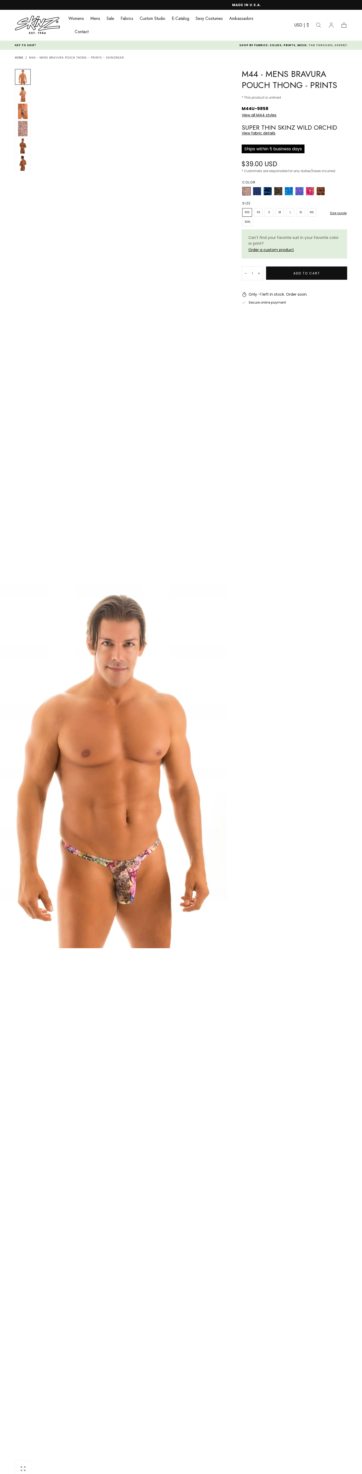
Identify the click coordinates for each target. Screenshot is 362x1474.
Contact (82, 32)
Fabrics (127, 18)
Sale (110, 18)
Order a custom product (271, 249)
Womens (76, 18)
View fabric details (258, 133)
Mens (95, 18)
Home (19, 58)
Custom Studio (152, 18)
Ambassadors (241, 18)
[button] (301, 26)
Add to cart (306, 273)
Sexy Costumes (209, 18)
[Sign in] (331, 25)
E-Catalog (180, 18)
